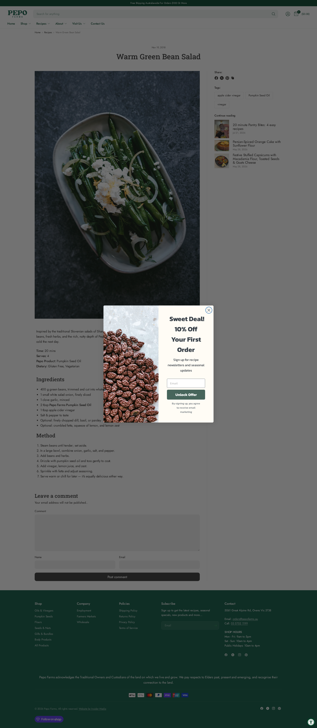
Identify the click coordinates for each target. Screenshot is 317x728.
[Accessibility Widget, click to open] (311, 722)
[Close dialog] (209, 310)
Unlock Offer (186, 394)
